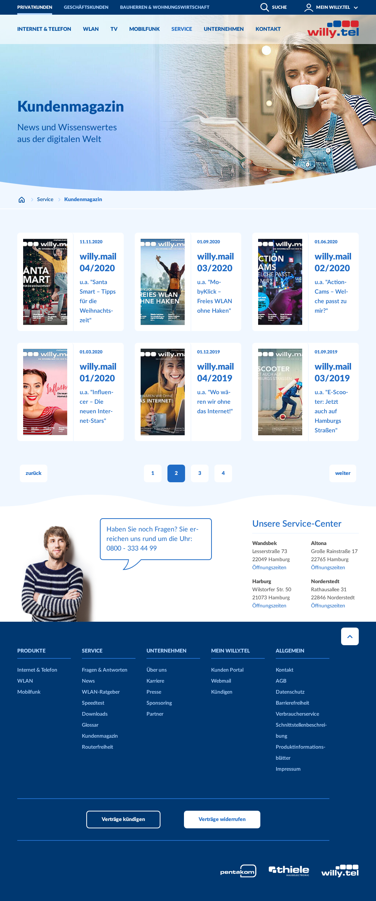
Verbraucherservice (297, 714)
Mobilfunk (28, 692)
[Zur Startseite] (21, 199)
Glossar (90, 725)
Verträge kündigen (123, 819)
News (88, 681)
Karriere (155, 681)
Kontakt (284, 670)
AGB (281, 681)
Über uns (157, 670)
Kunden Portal (227, 670)
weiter (342, 473)
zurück (33, 473)
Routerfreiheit (97, 747)
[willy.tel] (333, 29)
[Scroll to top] (350, 636)
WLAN (25, 681)
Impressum (288, 769)
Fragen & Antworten (104, 670)
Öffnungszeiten (269, 567)
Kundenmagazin (100, 736)
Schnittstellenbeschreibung (301, 731)
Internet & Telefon (37, 670)
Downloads (95, 714)
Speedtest (93, 703)
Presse (154, 692)
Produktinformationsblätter (300, 753)
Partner (155, 714)
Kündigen (221, 692)
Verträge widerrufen (222, 819)
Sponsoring (159, 703)
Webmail (221, 681)
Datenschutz (290, 692)
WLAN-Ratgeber (101, 692)
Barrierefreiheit (292, 703)
